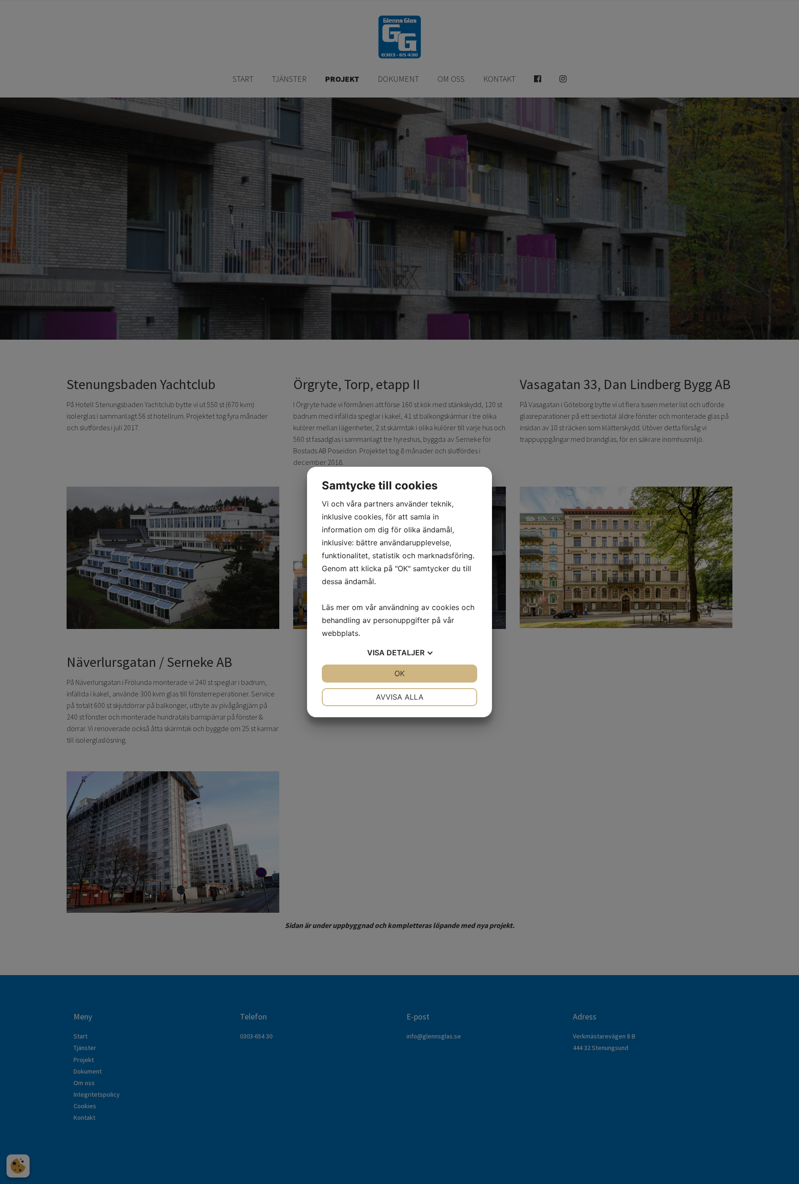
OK (399, 673)
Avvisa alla (400, 697)
